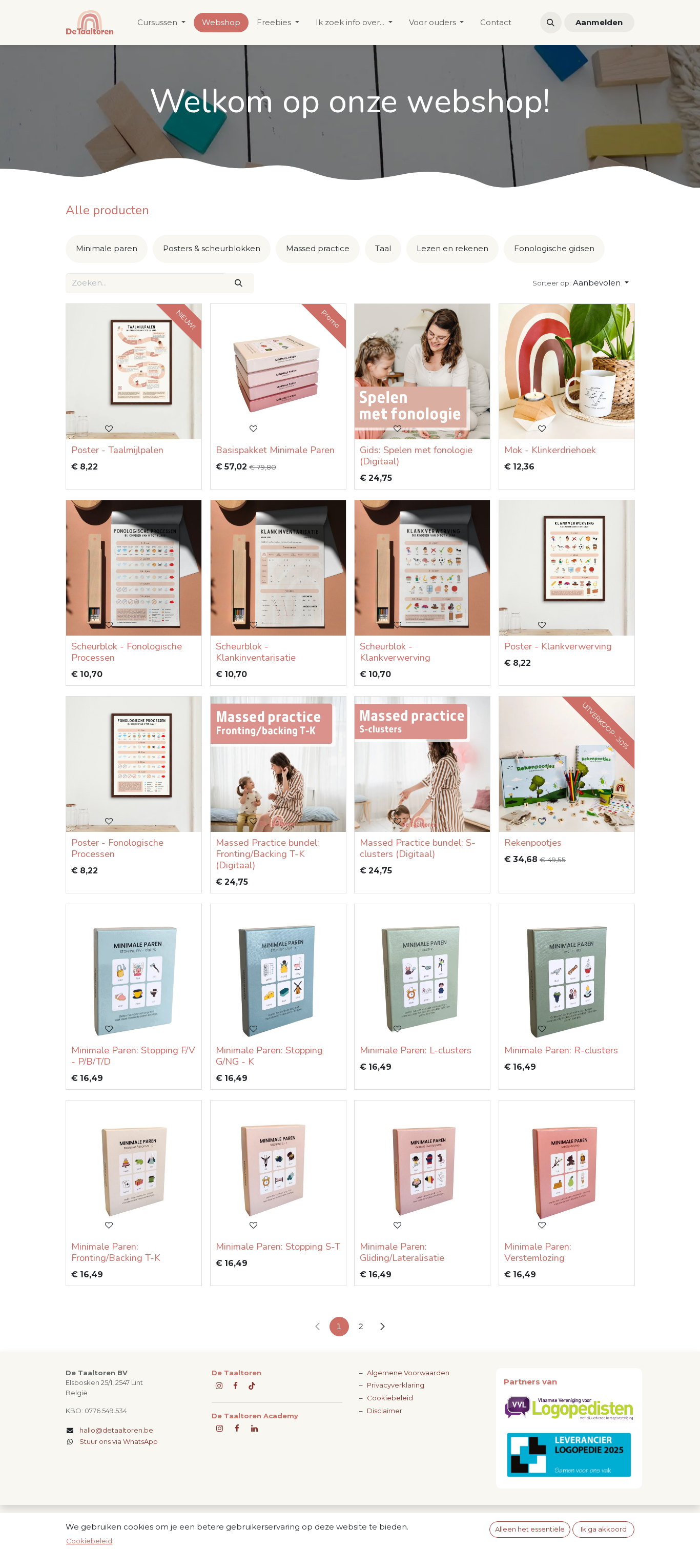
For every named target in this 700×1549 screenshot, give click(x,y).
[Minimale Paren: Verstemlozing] (566, 1168)
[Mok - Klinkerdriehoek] (566, 371)
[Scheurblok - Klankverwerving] (422, 568)
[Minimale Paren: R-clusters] (566, 972)
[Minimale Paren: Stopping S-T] (278, 1168)
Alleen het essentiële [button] (530, 1529)
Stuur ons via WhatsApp (118, 1441)
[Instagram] (219, 1428)
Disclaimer (384, 1411)
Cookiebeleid (390, 1398)
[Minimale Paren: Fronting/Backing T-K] (133, 1168)
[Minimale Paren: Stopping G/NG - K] (278, 972)
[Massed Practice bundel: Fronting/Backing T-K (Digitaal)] (278, 764)
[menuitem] (161, 23)
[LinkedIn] (254, 1428)
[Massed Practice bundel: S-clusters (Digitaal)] (422, 764)
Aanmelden (599, 22)
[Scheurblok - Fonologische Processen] (133, 568)
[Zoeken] (238, 283)
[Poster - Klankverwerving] (566, 568)
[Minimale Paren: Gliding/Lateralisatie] (422, 1168)
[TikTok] (251, 1385)
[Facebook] (235, 1385)
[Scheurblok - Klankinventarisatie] (278, 568)
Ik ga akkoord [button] (604, 1529)
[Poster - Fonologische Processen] (133, 764)
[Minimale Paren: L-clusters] (422, 972)
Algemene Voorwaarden (408, 1373)
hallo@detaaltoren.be (116, 1430)
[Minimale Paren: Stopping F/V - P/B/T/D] (133, 972)
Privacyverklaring (395, 1385)
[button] (551, 22)
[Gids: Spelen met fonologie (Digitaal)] (422, 371)
